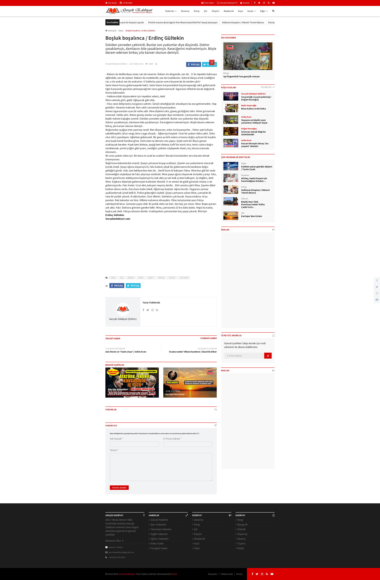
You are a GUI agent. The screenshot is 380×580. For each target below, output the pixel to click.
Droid (174, 573)
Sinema (241, 538)
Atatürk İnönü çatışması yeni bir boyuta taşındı (131, 394)
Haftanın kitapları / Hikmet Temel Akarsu (229, 22)
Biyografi (242, 524)
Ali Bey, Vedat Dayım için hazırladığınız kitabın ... (254, 179)
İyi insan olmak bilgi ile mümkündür (253, 133)
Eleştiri (215, 10)
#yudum (172, 278)
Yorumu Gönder (119, 487)
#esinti (151, 278)
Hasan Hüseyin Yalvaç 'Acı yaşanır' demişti (255, 145)
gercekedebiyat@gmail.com (121, 552)
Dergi (240, 519)
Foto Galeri (209, 2)
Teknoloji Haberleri (161, 529)
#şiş (121, 278)
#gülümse (184, 278)
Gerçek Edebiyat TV (228, 2)
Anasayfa (112, 30)
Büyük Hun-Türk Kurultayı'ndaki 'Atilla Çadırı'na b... (253, 204)
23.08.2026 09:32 (173, 391)
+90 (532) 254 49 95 (117, 557)
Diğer (262, 10)
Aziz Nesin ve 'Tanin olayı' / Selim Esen (125, 351)
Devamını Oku (113, 540)
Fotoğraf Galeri (159, 548)
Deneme (185, 10)
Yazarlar (246, 2)
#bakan (131, 278)
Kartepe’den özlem (264, 22)
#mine (113, 278)
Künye (239, 574)
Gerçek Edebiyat (127, 573)
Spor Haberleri (158, 524)
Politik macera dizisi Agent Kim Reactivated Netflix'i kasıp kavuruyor (169, 22)
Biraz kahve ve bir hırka (253, 108)
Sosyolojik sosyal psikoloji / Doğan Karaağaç (256, 98)
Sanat (250, 10)
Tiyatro (241, 543)
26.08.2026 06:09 (115, 391)
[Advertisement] (161, 246)
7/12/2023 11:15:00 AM (207, 348)
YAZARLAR (266, 87)
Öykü (197, 548)
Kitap (197, 10)
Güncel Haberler (159, 519)
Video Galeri (157, 543)
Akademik (229, 10)
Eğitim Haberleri (159, 538)
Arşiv (240, 10)
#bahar (161, 278)
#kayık (141, 278)
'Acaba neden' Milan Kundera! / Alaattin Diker (193, 351)
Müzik (240, 548)
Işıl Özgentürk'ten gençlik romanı (241, 76)
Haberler (169, 10)
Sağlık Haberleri (159, 534)
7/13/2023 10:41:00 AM (115, 348)
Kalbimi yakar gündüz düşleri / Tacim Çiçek (256, 168)
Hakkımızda (227, 574)
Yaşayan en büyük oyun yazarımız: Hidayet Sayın (254, 121)
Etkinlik (241, 529)
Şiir (205, 10)
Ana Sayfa (112, 2)
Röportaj (242, 534)
